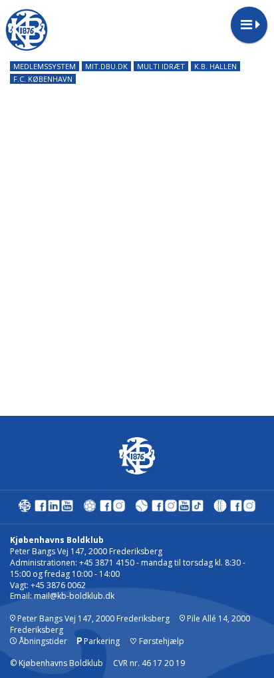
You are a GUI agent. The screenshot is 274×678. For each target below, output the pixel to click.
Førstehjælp (157, 641)
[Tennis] (141, 508)
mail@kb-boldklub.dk (74, 595)
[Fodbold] (89, 508)
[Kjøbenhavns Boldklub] (24, 508)
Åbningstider (42, 641)
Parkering (101, 641)
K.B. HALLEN (215, 66)
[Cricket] (220, 508)
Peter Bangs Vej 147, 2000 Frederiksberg (92, 618)
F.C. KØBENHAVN (42, 79)
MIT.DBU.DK (106, 66)
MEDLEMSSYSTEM (44, 66)
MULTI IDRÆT (161, 66)
